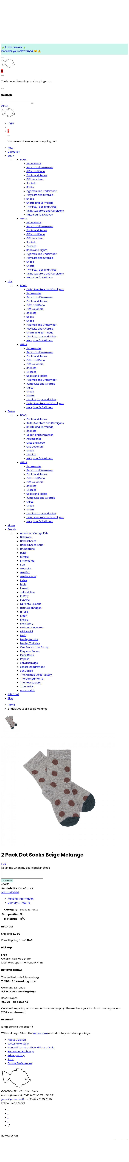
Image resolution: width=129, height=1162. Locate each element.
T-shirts (31, 454)
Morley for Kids (29, 639)
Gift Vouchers (34, 179)
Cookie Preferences (20, 1063)
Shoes (30, 199)
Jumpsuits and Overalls (40, 384)
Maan (23, 616)
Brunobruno (27, 549)
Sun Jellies (26, 671)
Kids (10, 281)
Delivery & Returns (19, 902)
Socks (30, 187)
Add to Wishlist (10, 892)
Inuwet (24, 588)
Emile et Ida (27, 561)
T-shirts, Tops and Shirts (41, 207)
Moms (11, 525)
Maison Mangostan (31, 627)
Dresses (31, 246)
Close (4, 106)
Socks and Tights (36, 250)
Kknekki (25, 600)
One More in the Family (34, 647)
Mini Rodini (26, 631)
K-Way (24, 596)
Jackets (31, 183)
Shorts (30, 266)
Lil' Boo (24, 612)
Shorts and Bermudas (39, 203)
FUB (22, 564)
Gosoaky (25, 568)
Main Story (26, 623)
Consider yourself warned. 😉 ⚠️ (21, 51)
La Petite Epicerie (30, 604)
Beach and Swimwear (39, 167)
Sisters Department (32, 667)
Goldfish (25, 572)
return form (40, 1033)
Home (11, 705)
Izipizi (23, 584)
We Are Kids (27, 690)
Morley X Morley (30, 643)
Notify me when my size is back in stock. (25, 868)
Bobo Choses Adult (31, 545)
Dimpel (24, 557)
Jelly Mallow (27, 592)
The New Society (30, 682)
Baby (11, 155)
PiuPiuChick (27, 655)
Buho (23, 553)
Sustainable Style (18, 1043)
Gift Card (13, 694)
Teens (11, 411)
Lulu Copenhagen (31, 608)
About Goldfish (17, 1040)
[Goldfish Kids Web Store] (8, 67)
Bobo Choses (28, 541)
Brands (12, 529)
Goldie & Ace (28, 576)
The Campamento (31, 678)
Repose (24, 659)
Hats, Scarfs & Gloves (39, 214)
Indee (23, 580)
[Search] (32, 103)
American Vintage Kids (34, 533)
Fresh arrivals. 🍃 (15, 47)
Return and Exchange (21, 1051)
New (10, 148)
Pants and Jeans (36, 175)
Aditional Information (21, 899)
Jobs (11, 1059)
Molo (23, 635)
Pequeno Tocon (29, 651)
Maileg (24, 620)
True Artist (26, 686)
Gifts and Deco (35, 171)
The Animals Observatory (36, 675)
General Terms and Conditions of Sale (31, 1047)
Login (11, 123)
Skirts (29, 387)
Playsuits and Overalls (39, 195)
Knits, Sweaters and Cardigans (45, 211)
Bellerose (26, 537)
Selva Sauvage (29, 663)
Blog (10, 698)
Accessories (33, 163)
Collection (14, 152)
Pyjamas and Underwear (41, 191)
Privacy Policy (16, 1055)
